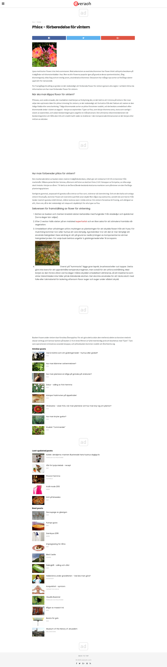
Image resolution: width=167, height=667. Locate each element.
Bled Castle (51, 554)
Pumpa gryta (51, 523)
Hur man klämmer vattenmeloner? (61, 363)
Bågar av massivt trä (55, 607)
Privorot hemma (53, 476)
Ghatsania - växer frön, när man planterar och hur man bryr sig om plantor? (78, 406)
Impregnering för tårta (55, 544)
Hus (33, 22)
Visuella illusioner (53, 597)
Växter (39, 22)
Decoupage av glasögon (56, 512)
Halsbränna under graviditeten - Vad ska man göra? (68, 576)
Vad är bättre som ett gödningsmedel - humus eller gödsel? (72, 353)
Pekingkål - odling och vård (57, 565)
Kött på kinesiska (53, 497)
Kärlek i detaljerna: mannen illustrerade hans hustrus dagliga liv (73, 454)
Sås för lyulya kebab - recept (58, 465)
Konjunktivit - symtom (55, 586)
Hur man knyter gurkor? (56, 416)
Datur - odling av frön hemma (59, 384)
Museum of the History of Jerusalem (61, 629)
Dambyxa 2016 (52, 533)
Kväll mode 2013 (53, 486)
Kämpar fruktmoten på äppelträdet (61, 395)
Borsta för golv (52, 618)
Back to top (83, 656)
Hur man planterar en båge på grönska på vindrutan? (69, 374)
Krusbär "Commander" (55, 427)
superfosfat (81, 221)
